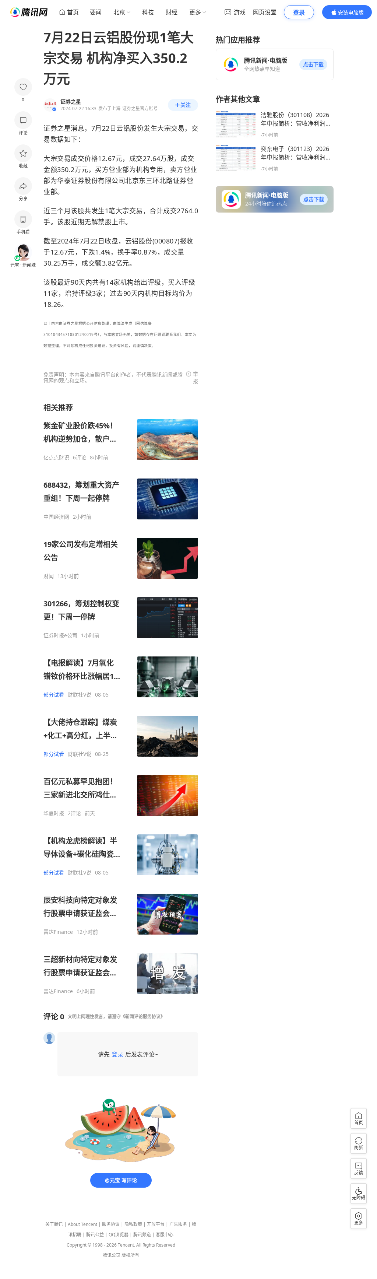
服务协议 (111, 1224)
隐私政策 (133, 1224)
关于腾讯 (54, 1224)
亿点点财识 (56, 457)
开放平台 (156, 1224)
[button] (313, 64)
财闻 (48, 576)
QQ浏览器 (118, 1234)
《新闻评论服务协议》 (143, 1016)
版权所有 (130, 1255)
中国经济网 (56, 516)
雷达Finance (58, 932)
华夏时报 (53, 813)
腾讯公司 (111, 1255)
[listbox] (120, 698)
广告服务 (178, 1224)
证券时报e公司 (60, 635)
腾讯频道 (142, 1234)
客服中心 (164, 1234)
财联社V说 (79, 694)
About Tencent (82, 1224)
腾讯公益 (95, 1234)
